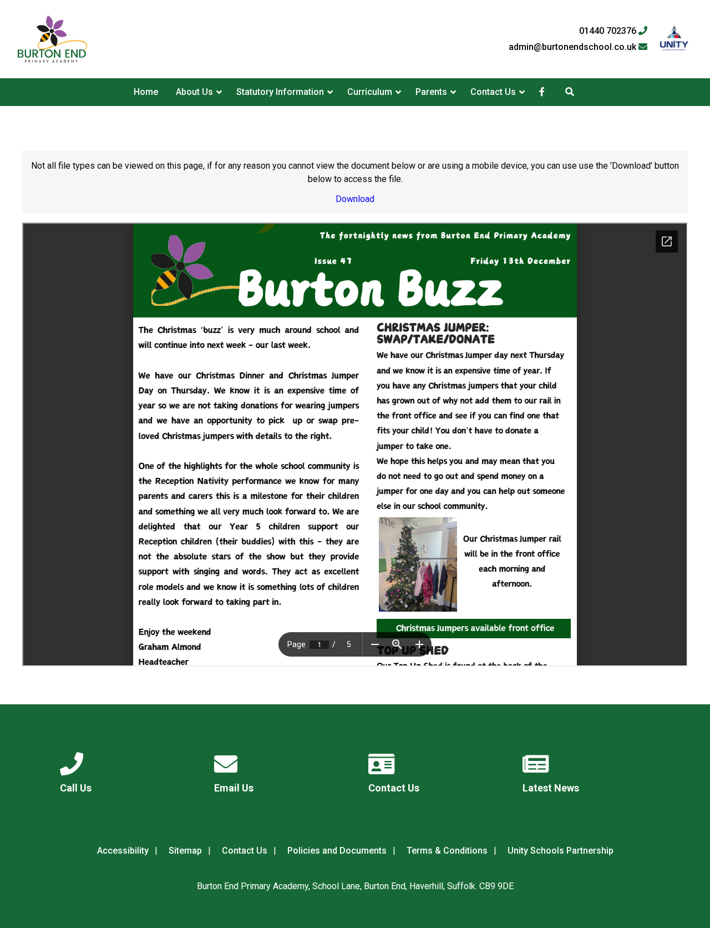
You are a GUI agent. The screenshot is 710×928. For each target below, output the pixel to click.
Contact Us (493, 92)
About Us (194, 92)
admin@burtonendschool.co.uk (573, 47)
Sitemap (185, 850)
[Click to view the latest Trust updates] (674, 39)
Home (146, 92)
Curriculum (369, 92)
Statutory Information (280, 92)
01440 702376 (608, 31)
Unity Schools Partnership (560, 850)
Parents (431, 92)
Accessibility (123, 850)
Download (355, 199)
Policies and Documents (337, 850)
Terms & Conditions (447, 850)
